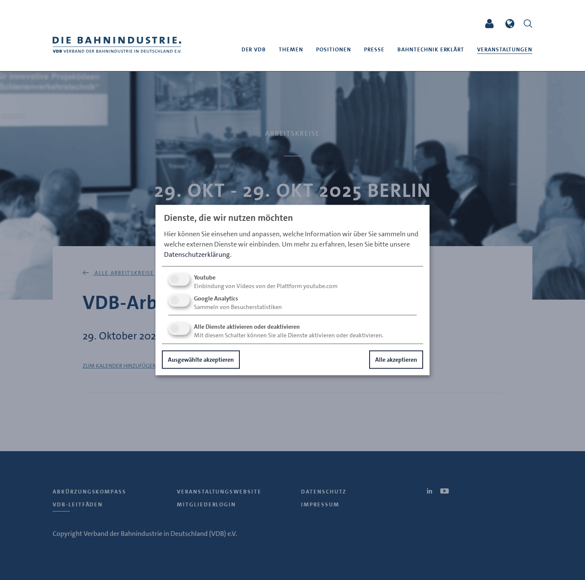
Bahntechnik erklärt (431, 49)
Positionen (333, 49)
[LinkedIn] (448, 23)
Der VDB (254, 49)
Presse (374, 49)
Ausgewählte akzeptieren (201, 359)
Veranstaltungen (504, 49)
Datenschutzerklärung (197, 254)
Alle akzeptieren (396, 359)
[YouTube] (464, 23)
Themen (291, 49)
